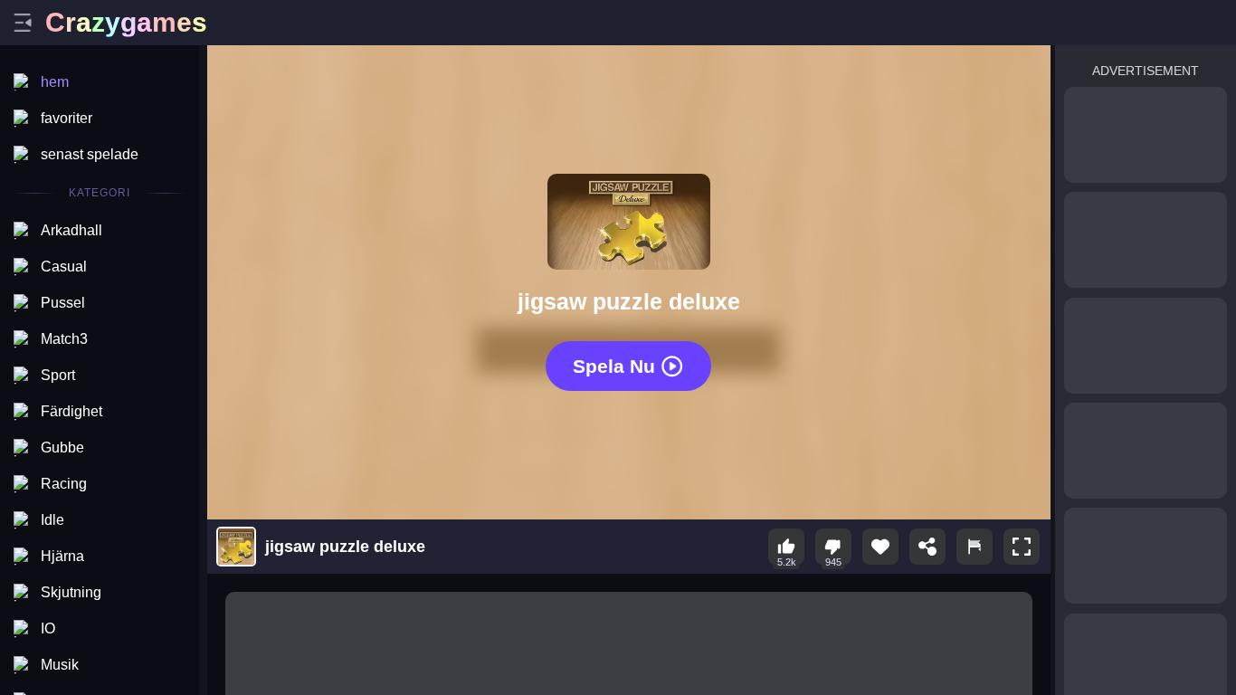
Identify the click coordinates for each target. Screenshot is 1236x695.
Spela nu (614, 365)
